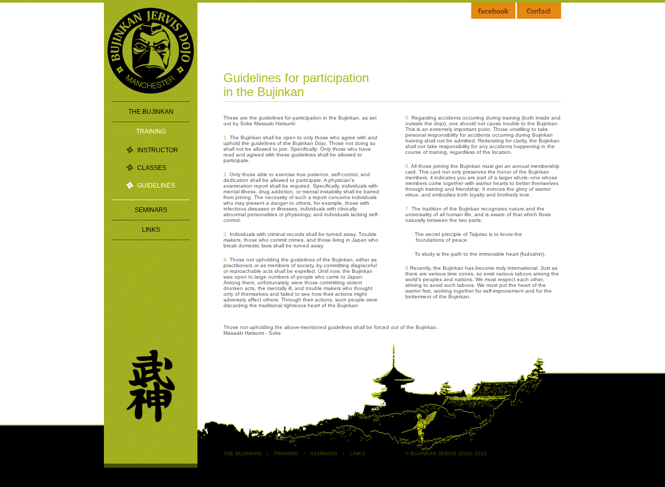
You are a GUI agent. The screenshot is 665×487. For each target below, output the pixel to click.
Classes (151, 168)
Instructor (157, 150)
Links (151, 229)
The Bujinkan (151, 111)
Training (151, 131)
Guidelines (156, 185)
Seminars (151, 210)
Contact (539, 11)
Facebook (493, 11)
